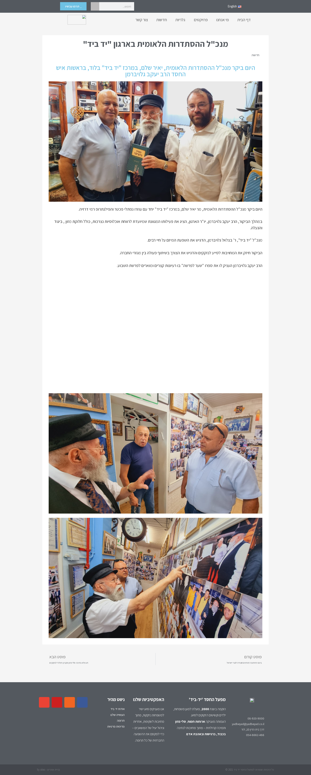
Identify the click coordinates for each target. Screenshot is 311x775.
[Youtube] (57, 702)
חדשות (161, 19)
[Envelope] (44, 702)
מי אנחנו (222, 19)
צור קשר (141, 19)
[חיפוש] (95, 6)
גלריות (180, 19)
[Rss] (69, 702)
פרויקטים (201, 19)
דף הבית (244, 19)
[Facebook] (82, 702)
